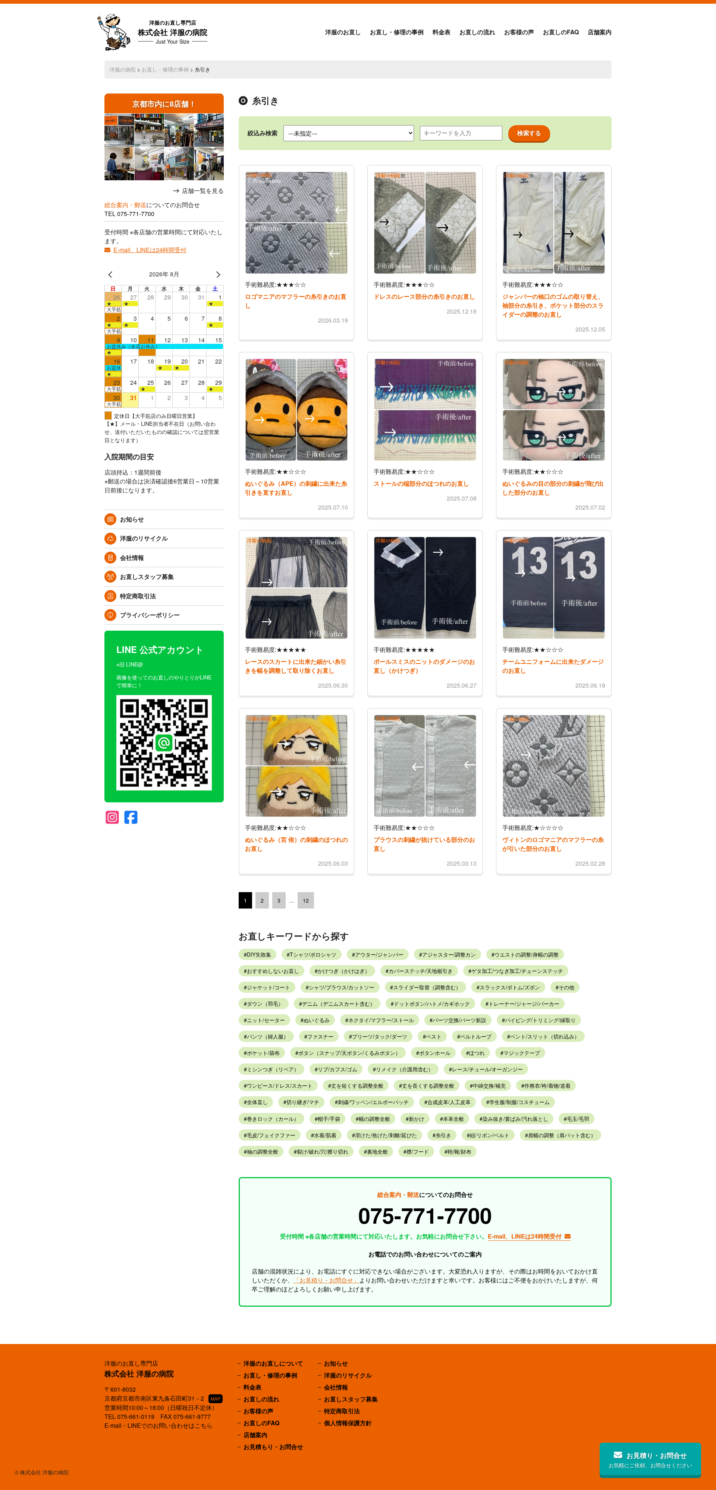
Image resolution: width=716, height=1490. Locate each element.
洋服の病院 (123, 69)
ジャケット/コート (268, 987)
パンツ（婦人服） (268, 1036)
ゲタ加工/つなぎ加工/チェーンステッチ (517, 970)
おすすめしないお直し (273, 970)
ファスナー (320, 1036)
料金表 (441, 32)
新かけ (416, 1118)
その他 (566, 987)
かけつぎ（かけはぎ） (344, 970)
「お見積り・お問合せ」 (326, 1280)
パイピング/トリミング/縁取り (540, 1020)
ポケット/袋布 (263, 1052)
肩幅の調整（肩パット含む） (562, 1135)
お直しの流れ (477, 32)
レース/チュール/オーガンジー (487, 1069)
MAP (215, 1398)
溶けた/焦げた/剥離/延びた (386, 1135)
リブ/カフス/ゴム (337, 1069)
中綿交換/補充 (489, 1085)
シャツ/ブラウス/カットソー (341, 987)
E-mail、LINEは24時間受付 (149, 249)
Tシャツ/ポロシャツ (313, 954)
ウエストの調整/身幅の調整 (526, 954)
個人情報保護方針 (348, 1422)
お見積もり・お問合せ (273, 1446)
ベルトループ (476, 1036)
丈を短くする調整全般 (357, 1085)
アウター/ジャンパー (379, 954)
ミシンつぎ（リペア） (273, 1069)
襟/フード (417, 1151)
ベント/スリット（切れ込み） (545, 1036)
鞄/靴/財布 (459, 1151)
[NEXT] (217, 274)
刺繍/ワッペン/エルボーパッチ (373, 1102)
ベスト (434, 1036)
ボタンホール (434, 1052)
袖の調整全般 (262, 1151)
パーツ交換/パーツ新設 (459, 1020)
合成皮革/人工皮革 (449, 1102)
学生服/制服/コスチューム (519, 1102)
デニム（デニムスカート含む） (338, 1003)
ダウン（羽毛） (265, 1003)
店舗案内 (600, 32)
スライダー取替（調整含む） (427, 987)
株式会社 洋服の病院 (172, 32)
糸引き (443, 1135)
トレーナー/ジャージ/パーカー (524, 1003)
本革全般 (453, 1118)
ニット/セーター (266, 1020)
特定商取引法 (138, 596)
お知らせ (132, 519)
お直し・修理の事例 (397, 32)
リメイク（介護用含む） (404, 1069)
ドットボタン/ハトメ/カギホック (432, 1003)
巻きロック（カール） (273, 1118)
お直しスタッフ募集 (147, 576)
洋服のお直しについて (273, 1363)
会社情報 (132, 557)
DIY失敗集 (259, 954)
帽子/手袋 (329, 1118)
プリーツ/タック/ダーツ (379, 1036)
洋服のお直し (343, 32)
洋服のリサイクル (144, 538)
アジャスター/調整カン (449, 954)
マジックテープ (521, 1052)
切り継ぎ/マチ (302, 1102)
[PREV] (111, 274)
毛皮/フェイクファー (271, 1135)
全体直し (257, 1102)
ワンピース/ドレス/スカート (280, 1085)
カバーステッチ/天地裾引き (421, 970)
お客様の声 (519, 32)
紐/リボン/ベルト (489, 1135)
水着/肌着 (325, 1135)
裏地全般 (377, 1151)
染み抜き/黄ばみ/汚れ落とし (515, 1118)
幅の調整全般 (374, 1118)
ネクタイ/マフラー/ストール (381, 1020)
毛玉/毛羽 (578, 1118)
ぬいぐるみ (317, 1020)
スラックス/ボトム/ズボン (510, 987)
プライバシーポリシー (150, 615)
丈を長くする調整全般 (428, 1085)
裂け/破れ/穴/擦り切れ (322, 1151)
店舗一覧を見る (203, 190)
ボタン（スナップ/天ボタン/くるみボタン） (349, 1052)
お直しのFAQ (561, 32)
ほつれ (477, 1052)
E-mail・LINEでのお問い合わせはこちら (158, 1425)
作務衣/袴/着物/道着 (547, 1085)
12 (306, 900)
